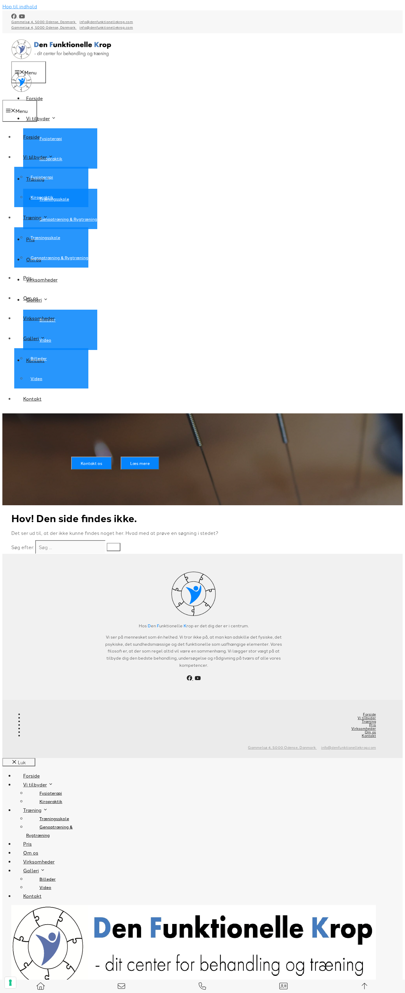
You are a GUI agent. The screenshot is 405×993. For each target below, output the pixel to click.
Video (36, 378)
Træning (32, 217)
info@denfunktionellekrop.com (106, 21)
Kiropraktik (42, 197)
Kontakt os (91, 463)
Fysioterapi (50, 138)
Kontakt (32, 398)
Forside (34, 98)
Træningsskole (54, 199)
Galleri (31, 338)
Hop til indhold (19, 6)
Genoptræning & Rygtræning (68, 219)
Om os (30, 298)
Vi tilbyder (38, 118)
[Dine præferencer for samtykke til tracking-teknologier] (10, 982)
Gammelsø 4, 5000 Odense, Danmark (43, 21)
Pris (27, 277)
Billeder (39, 358)
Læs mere (140, 463)
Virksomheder (42, 279)
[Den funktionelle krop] (21, 95)
